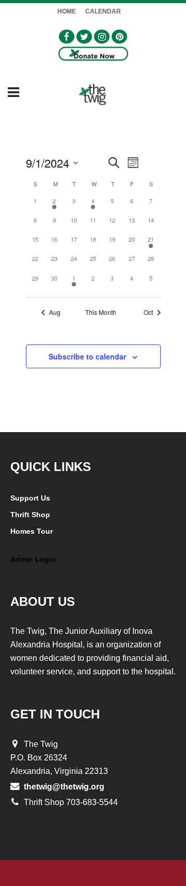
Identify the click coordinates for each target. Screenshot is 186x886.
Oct (148, 312)
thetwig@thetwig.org (64, 786)
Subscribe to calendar (87, 356)
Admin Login (33, 559)
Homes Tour (31, 531)
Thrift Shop (30, 514)
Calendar (103, 11)
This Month (100, 312)
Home (66, 11)
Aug (54, 312)
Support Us (30, 498)
